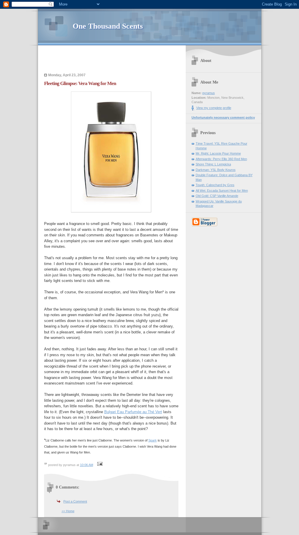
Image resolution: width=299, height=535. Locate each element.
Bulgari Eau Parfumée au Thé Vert (133, 412)
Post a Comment (75, 501)
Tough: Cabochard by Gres (215, 185)
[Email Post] (99, 465)
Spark (152, 440)
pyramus (208, 93)
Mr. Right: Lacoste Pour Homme (218, 153)
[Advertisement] (111, 60)
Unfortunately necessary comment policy (223, 117)
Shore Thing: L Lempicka (213, 164)
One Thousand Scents (108, 26)
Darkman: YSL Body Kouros (216, 170)
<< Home (68, 511)
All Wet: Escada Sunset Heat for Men (222, 190)
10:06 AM (86, 465)
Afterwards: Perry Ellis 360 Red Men (221, 159)
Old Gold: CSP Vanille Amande (217, 196)
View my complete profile (213, 108)
